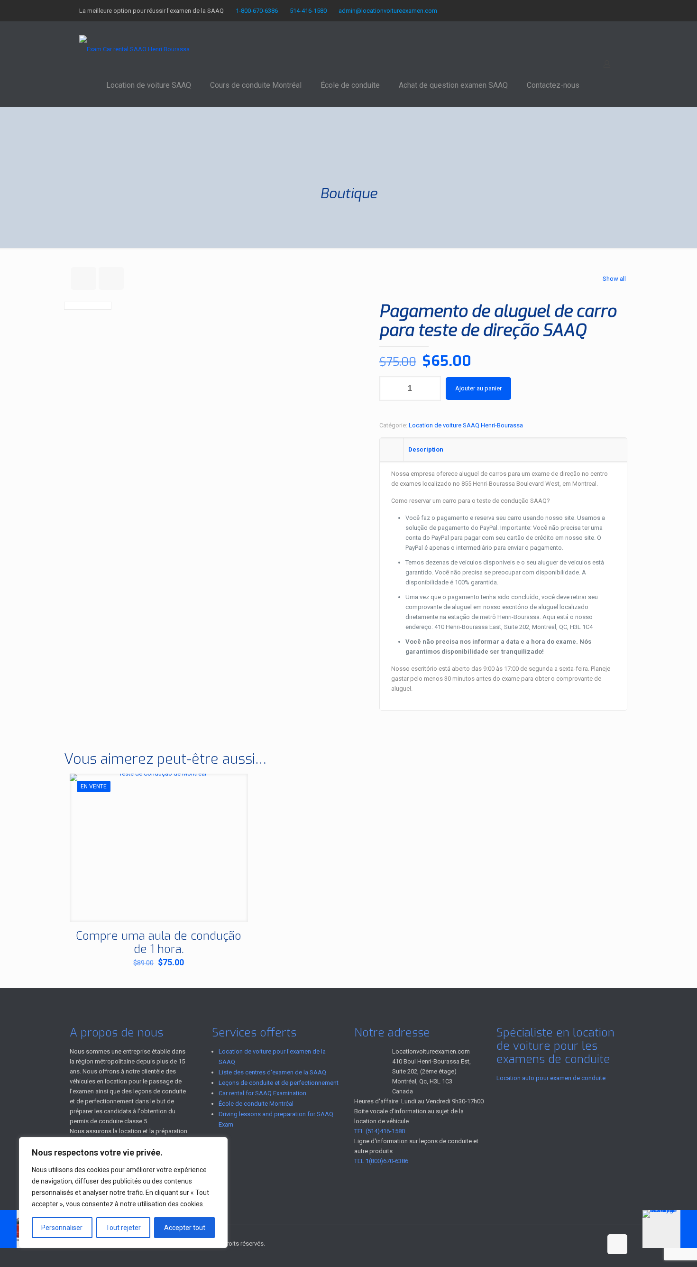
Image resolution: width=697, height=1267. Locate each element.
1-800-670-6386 (257, 10)
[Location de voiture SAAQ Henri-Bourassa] (134, 42)
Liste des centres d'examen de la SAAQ (272, 1072)
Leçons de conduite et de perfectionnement (279, 1082)
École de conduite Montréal (256, 1103)
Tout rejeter (123, 1227)
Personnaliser (62, 1227)
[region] (123, 1192)
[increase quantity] (430, 388)
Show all (614, 278)
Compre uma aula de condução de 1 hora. (158, 942)
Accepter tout (184, 1227)
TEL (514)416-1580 (379, 1131)
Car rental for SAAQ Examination (262, 1093)
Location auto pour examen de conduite (550, 1078)
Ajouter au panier (478, 388)
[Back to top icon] (617, 1244)
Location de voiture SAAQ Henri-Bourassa (466, 425)
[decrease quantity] (390, 388)
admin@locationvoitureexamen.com (388, 10)
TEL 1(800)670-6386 (381, 1161)
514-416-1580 (308, 10)
